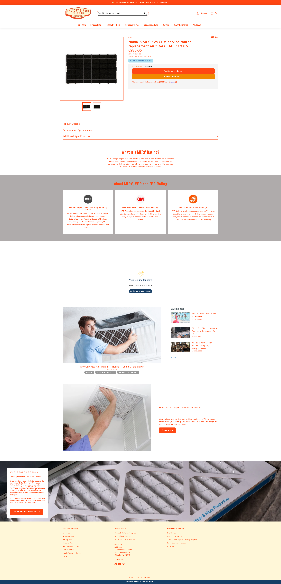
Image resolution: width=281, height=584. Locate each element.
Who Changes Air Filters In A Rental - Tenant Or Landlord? (112, 366)
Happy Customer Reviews (176, 543)
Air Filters (82, 24)
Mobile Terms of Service (72, 553)
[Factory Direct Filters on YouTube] (119, 564)
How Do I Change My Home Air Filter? (180, 407)
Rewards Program (181, 24)
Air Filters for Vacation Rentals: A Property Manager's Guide (202, 346)
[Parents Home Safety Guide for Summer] (180, 317)
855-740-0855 (163, 2)
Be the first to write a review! (140, 291)
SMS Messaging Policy (71, 546)
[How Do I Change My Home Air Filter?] (107, 417)
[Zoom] (91, 68)
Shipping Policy (68, 543)
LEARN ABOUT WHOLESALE (26, 511)
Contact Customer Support (125, 533)
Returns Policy (68, 536)
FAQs (65, 556)
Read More (167, 430)
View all (174, 357)
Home (130, 38)
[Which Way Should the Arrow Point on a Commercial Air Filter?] (180, 332)
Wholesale (197, 24)
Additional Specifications (76, 136)
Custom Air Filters (131, 24)
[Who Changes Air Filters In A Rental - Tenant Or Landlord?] (112, 335)
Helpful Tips (171, 533)
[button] (140, 582)
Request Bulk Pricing (173, 76)
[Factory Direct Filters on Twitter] (123, 564)
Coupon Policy (68, 550)
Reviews (166, 24)
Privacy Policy (68, 540)
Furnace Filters (96, 24)
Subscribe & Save (151, 24)
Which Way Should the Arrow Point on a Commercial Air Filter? (205, 331)
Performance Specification (77, 130)
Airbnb (89, 372)
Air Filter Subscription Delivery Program (182, 540)
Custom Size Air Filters (175, 536)
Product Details (71, 123)
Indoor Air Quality (105, 372)
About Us (66, 533)
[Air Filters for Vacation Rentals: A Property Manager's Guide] (180, 347)
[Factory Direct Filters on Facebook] (115, 564)
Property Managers (128, 372)
